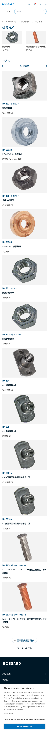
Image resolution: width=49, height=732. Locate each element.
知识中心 (5, 680)
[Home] (3, 21)
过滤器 (26, 65)
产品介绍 (12, 21)
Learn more (8, 713)
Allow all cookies (24, 726)
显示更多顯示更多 (25, 640)
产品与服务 (6, 674)
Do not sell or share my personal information (24, 719)
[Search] (44, 11)
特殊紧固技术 (25, 21)
